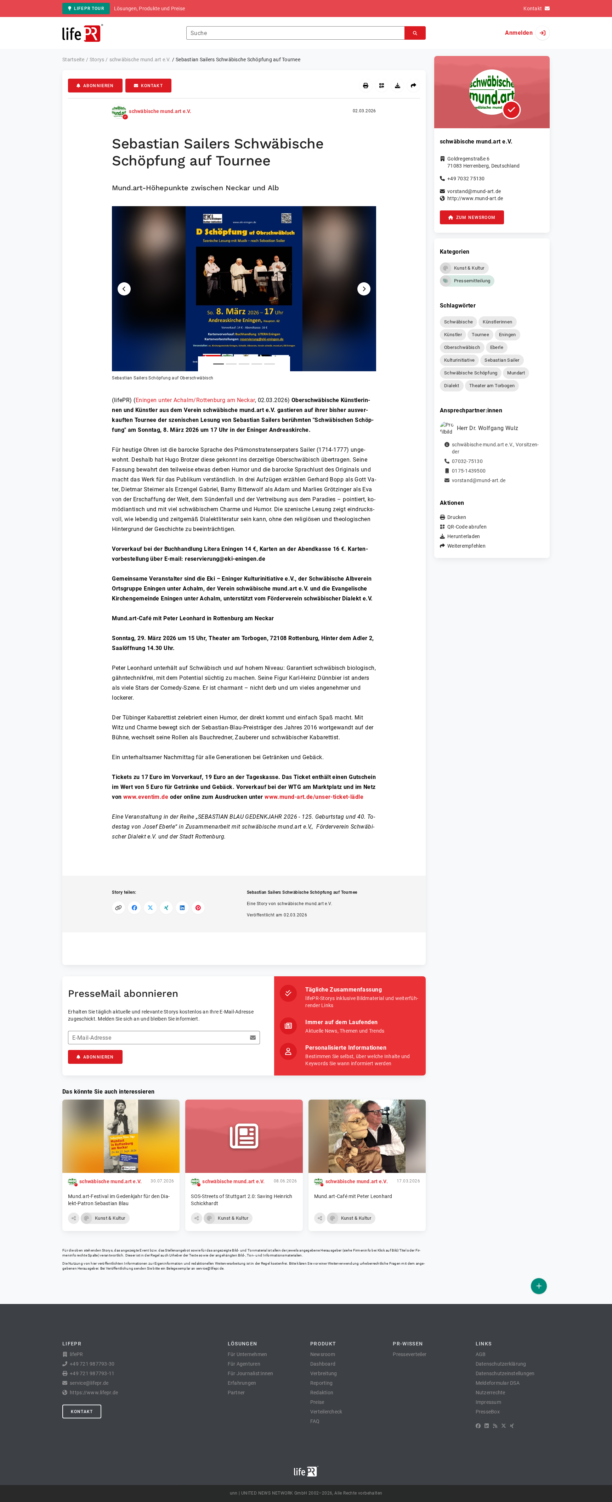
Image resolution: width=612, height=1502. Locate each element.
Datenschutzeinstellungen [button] (505, 1373)
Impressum (488, 1402)
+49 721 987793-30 (92, 1364)
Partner (236, 1392)
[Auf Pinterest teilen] (198, 907)
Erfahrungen (242, 1383)
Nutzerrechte (490, 1392)
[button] (244, 293)
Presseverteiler (409, 1354)
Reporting (321, 1383)
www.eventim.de (145, 797)
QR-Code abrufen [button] (467, 527)
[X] (503, 1425)
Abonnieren (98, 85)
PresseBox (488, 1412)
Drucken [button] (456, 517)
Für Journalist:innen (250, 1373)
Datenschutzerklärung (501, 1364)
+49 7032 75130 (466, 178)
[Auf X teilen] (150, 907)
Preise (317, 1402)
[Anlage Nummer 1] (218, 364)
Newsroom (322, 1354)
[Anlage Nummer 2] (231, 364)
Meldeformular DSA (498, 1383)
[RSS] (495, 1425)
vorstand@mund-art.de (474, 191)
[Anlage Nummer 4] (256, 364)
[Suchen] (415, 33)
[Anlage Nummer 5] (269, 364)
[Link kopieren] (118, 907)
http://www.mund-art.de (475, 198)
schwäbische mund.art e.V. (160, 111)
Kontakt (152, 85)
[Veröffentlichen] (539, 1286)
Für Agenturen (244, 1364)
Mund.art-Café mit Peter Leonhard (353, 1196)
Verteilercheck (326, 1412)
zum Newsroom (475, 217)
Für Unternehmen (247, 1354)
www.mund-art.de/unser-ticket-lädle (314, 797)
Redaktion (321, 1392)
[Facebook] (478, 1425)
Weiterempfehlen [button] (466, 546)
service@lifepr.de (210, 1268)
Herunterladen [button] (463, 536)
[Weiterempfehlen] (413, 85)
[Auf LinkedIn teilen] (182, 907)
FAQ (315, 1421)
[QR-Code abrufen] (381, 85)
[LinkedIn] (486, 1425)
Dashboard (322, 1364)
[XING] (512, 1425)
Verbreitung (323, 1373)
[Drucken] (365, 85)
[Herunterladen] (397, 85)
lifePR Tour (89, 8)
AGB (481, 1354)
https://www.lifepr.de (94, 1392)
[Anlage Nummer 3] (244, 364)
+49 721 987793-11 (92, 1373)
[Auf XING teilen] (166, 907)
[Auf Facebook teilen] (134, 907)
